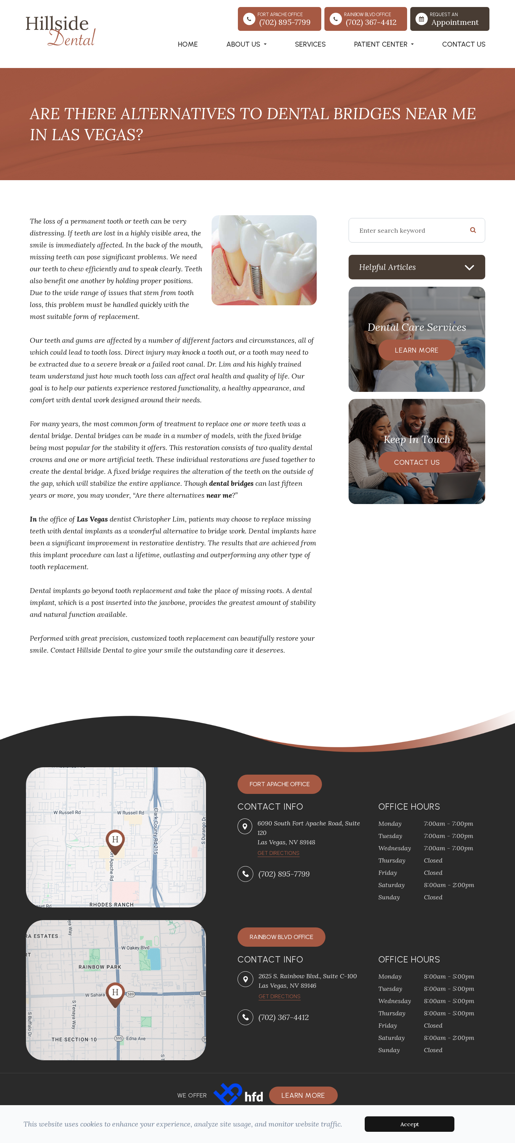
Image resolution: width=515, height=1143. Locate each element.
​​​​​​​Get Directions (279, 853)
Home (188, 44)
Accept (409, 1124)
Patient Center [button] (380, 44)
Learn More (417, 350)
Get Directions (280, 996)
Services (310, 44)
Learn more (303, 1095)
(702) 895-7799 (284, 874)
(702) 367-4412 (284, 1017)
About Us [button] (243, 44)
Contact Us (464, 44)
